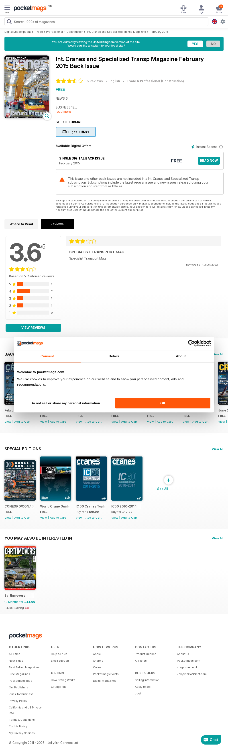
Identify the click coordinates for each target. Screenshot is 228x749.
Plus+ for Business (21, 694)
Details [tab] (114, 356)
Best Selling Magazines (24, 667)
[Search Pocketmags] (9, 22)
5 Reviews (95, 81)
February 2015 (159, 31)
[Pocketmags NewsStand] (29, 8)
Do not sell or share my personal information (65, 403)
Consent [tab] (47, 356)
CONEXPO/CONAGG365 (19, 506)
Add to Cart (22, 421)
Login (138, 693)
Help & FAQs (59, 654)
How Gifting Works (63, 680)
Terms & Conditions (22, 719)
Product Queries (145, 654)
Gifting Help (59, 686)
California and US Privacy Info (25, 710)
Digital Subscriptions (17, 31)
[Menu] (7, 8)
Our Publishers (18, 687)
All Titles (14, 654)
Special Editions (22, 448)
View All (218, 354)
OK (162, 403)
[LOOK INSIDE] (26, 117)
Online (97, 667)
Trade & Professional (49, 31)
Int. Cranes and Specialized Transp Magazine (116, 31)
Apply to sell (143, 686)
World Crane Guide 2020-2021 (55, 506)
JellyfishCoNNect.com (192, 674)
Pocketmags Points (106, 674)
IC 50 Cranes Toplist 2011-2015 (90, 506)
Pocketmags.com (188, 660)
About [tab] (181, 356)
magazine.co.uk (187, 667)
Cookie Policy (18, 726)
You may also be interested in (38, 538)
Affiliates (141, 660)
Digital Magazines (104, 680)
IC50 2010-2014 (124, 506)
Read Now (209, 160)
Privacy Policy (18, 700)
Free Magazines (19, 674)
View (7, 421)
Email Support (60, 660)
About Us (183, 654)
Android (98, 660)
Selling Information (147, 680)
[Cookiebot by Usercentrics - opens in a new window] (191, 343)
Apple (97, 654)
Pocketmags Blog (20, 680)
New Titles (16, 660)
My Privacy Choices (22, 733)
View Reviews (33, 327)
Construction (75, 31)
